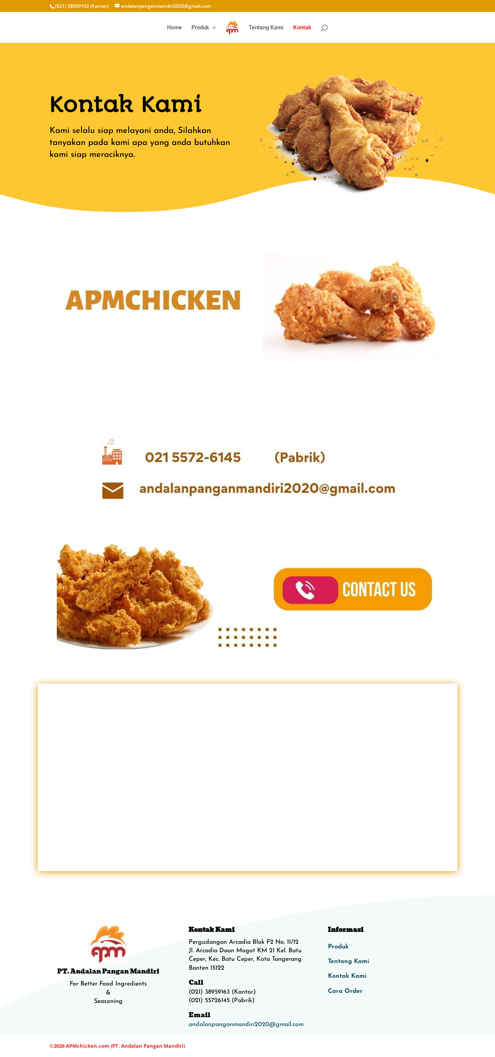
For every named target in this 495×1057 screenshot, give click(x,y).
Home (174, 28)
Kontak (302, 28)
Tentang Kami (266, 28)
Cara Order (345, 991)
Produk (200, 28)
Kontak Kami (347, 976)
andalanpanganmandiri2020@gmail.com (246, 1024)
